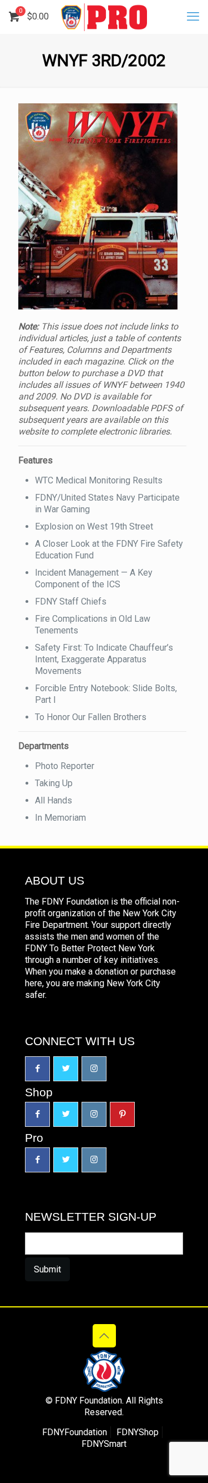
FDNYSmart (104, 1444)
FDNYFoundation (74, 1432)
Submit (47, 1269)
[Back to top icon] (104, 1335)
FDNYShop (137, 1432)
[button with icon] (37, 1068)
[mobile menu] (193, 16)
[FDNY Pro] (104, 17)
